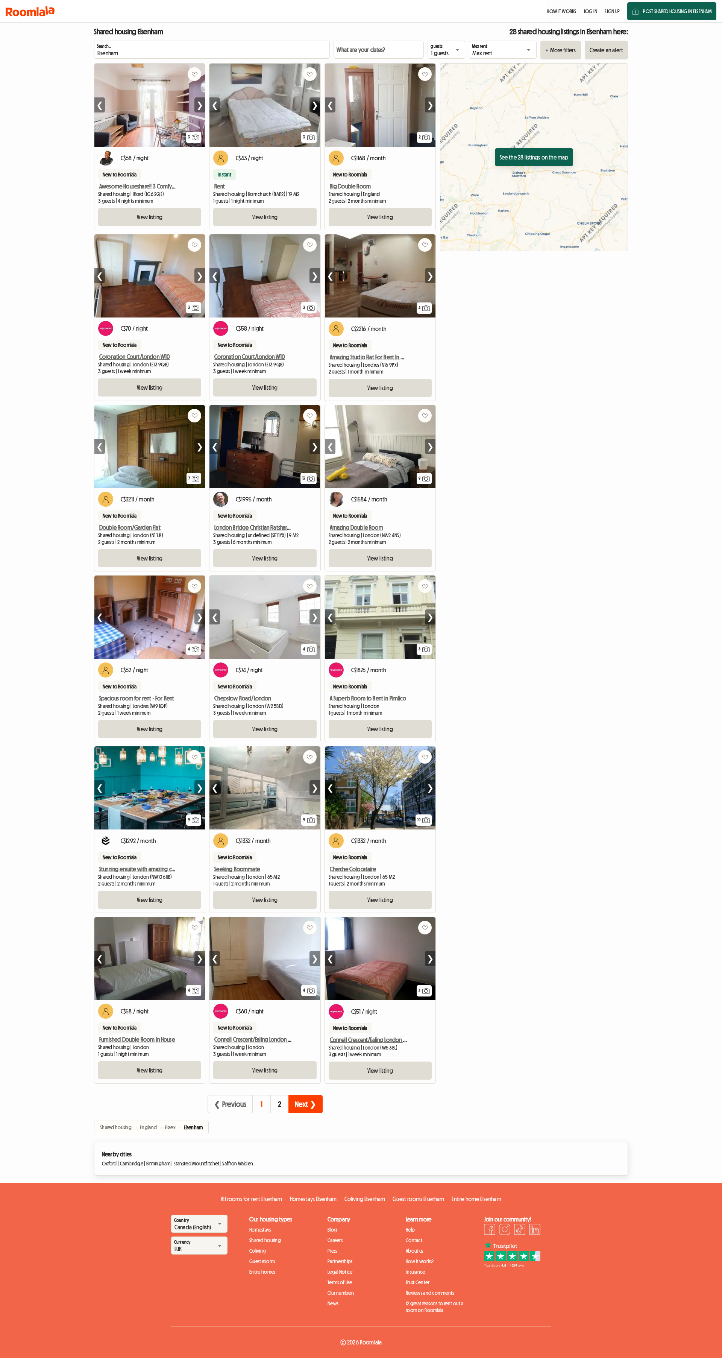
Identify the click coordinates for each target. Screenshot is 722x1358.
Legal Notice (340, 1271)
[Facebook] (489, 1230)
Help (410, 1229)
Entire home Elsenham (476, 1199)
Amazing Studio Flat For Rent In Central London (382, 357)
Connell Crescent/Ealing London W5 (254, 1039)
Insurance (415, 1271)
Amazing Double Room (356, 527)
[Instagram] (504, 1230)
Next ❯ (305, 1104)
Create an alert (606, 50)
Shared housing (265, 1240)
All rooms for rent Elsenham (251, 1199)
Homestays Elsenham (313, 1199)
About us (414, 1250)
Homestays (260, 1229)
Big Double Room (350, 186)
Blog (332, 1229)
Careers (335, 1240)
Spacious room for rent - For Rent (136, 698)
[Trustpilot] (512, 1265)
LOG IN (591, 11)
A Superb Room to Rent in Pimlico (368, 698)
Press (332, 1250)
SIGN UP (612, 11)
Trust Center (417, 1282)
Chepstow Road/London (242, 698)
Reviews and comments (430, 1293)
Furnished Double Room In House (137, 1039)
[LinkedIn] (534, 1230)
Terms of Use (340, 1282)
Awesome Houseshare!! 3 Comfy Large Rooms (151, 186)
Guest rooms (262, 1261)
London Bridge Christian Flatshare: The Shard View (270, 527)
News (333, 1303)
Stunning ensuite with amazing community (147, 869)
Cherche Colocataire (353, 869)
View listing (149, 217)
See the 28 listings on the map (534, 157)
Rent (219, 186)
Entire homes (262, 1271)
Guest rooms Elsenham (418, 1199)
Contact (414, 1240)
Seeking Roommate (237, 869)
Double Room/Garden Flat (130, 527)
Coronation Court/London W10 (134, 357)
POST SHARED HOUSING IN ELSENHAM (677, 11)
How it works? (420, 1261)
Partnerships (340, 1261)
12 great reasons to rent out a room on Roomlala (434, 1307)
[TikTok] (519, 1230)
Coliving (257, 1250)
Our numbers (341, 1293)
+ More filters (560, 50)
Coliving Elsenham (364, 1199)
